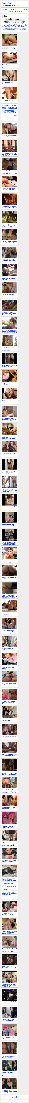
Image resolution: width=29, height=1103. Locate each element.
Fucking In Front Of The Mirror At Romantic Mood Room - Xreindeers (8, 915)
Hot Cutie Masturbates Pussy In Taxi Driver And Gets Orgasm (9, 667)
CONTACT (18, 11)
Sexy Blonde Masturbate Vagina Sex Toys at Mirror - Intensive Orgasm (9, 278)
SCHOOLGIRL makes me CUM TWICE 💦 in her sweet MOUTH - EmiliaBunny (9, 1056)
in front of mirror (20, 26)
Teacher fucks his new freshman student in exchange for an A (8, 349)
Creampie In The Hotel (7, 100)
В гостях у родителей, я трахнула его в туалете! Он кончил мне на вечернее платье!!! (9, 597)
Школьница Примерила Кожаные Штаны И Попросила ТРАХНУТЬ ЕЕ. (9, 879)
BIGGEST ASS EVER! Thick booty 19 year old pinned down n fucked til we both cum (9, 544)
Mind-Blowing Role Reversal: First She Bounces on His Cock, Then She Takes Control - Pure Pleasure (9, 950)
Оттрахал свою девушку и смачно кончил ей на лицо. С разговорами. (9, 985)
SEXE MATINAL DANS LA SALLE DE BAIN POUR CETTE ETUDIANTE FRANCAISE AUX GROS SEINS (8, 1022)
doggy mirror (9, 25)
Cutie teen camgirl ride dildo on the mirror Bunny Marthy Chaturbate (9, 243)
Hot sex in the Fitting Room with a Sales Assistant (9, 861)
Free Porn (7, 3)
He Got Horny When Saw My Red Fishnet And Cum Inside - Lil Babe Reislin (9, 561)
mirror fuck (20, 24)
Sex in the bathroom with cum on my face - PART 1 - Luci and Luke (9, 808)
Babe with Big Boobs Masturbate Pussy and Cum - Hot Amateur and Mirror (9, 419)
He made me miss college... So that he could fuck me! (9, 47)
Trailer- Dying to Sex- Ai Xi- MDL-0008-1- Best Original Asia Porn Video (9, 968)
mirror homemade (12, 28)
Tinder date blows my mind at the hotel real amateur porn (9, 508)
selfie (18, 22)
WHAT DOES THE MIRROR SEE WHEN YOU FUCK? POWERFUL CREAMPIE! (8, 190)
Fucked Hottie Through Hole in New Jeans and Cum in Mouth (9, 702)
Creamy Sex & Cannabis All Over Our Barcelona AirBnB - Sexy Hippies (9, 154)
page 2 (14, 1097)
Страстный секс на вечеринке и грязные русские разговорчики (8, 826)
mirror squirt (13, 24)
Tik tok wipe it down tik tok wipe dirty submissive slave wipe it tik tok (9, 472)
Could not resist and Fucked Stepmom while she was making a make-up (9, 932)
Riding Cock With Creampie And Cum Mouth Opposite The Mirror (9, 685)
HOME (5, 9)
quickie (8, 26)
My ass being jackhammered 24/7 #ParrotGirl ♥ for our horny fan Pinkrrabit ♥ (9, 225)
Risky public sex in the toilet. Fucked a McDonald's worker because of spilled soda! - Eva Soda (9, 1092)
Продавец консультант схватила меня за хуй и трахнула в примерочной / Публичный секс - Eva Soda (9, 1074)
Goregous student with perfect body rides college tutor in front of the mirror (9, 526)
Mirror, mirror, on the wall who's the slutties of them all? (8, 66)
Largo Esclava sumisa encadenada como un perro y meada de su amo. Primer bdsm (9, 437)
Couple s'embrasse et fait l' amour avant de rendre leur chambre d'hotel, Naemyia (9, 632)
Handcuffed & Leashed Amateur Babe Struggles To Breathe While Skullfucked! (9, 111)
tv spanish (9, 29)
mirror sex (20, 28)
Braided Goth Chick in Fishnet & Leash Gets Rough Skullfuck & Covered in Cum (9, 172)
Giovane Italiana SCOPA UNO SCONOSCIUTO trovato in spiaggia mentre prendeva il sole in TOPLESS (9, 892)
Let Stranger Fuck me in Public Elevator (8, 719)
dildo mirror (13, 22)
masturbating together (19, 21)
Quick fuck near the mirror (9, 400)
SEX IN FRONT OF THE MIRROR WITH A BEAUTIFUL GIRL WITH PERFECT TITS (9, 773)
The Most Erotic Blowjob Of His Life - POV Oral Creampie (9, 207)
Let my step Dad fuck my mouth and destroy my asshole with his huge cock (9, 791)
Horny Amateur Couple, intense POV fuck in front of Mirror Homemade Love (9, 313)
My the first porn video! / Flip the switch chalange (9, 366)
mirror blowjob (17, 25)
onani (23, 25)
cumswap (13, 26)
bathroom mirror (16, 29)
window (7, 22)
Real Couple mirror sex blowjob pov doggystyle (8, 260)
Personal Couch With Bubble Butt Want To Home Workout (9, 1002)
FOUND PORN (14, 9)
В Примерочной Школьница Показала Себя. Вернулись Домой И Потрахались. (9, 844)
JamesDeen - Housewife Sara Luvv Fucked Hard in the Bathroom (9, 755)
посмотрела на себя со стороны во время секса (8, 295)
